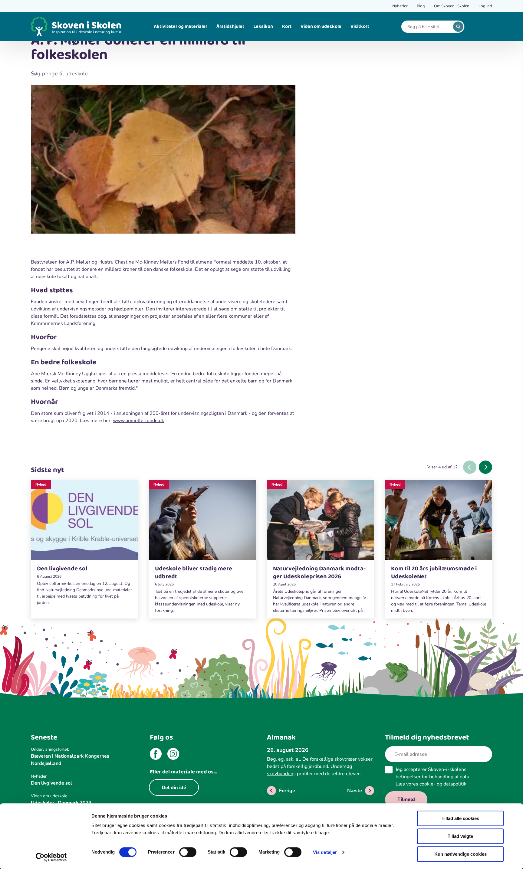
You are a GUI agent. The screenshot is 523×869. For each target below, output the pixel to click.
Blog (421, 6)
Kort (286, 26)
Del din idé (174, 787)
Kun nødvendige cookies (460, 854)
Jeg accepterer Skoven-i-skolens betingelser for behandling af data (432, 776)
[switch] (187, 852)
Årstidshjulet (230, 26)
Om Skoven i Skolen (451, 6)
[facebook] (156, 755)
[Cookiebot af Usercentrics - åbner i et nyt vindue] (51, 857)
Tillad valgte (460, 836)
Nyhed (40, 484)
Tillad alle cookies (460, 818)
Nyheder (400, 6)
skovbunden (280, 773)
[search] (458, 26)
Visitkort (359, 26)
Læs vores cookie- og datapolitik (431, 784)
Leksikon (263, 26)
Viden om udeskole (321, 26)
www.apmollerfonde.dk (138, 420)
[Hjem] (76, 26)
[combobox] (428, 27)
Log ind (485, 6)
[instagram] (173, 755)
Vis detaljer (325, 852)
